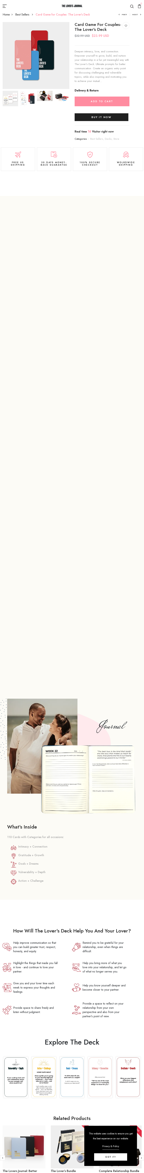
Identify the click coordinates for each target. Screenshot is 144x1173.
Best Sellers (22, 15)
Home (6, 15)
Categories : (82, 139)
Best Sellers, (97, 139)
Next (135, 14)
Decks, (109, 139)
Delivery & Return (87, 90)
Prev (124, 14)
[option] (36, 55)
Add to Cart (102, 101)
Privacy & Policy (110, 1146)
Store (116, 139)
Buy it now (101, 117)
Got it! (110, 1157)
